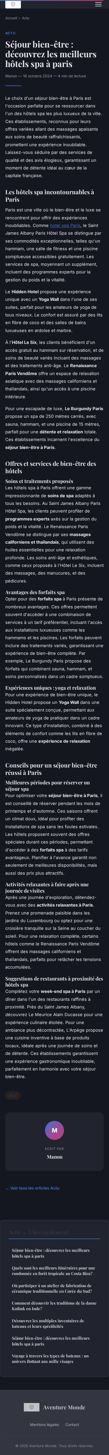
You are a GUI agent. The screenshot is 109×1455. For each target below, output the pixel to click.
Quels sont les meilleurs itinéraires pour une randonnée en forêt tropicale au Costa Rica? (53, 1270)
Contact (72, 1424)
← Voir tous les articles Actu (32, 1188)
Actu (25, 18)
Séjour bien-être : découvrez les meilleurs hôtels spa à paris (51, 1253)
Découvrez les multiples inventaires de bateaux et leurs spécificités (48, 1323)
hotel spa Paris (65, 225)
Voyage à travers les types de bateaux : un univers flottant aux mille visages (50, 1358)
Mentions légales (44, 1424)
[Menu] (98, 4)
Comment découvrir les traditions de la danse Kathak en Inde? (54, 1305)
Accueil (11, 18)
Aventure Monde (64, 1407)
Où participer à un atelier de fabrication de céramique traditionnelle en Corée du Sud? (52, 1288)
